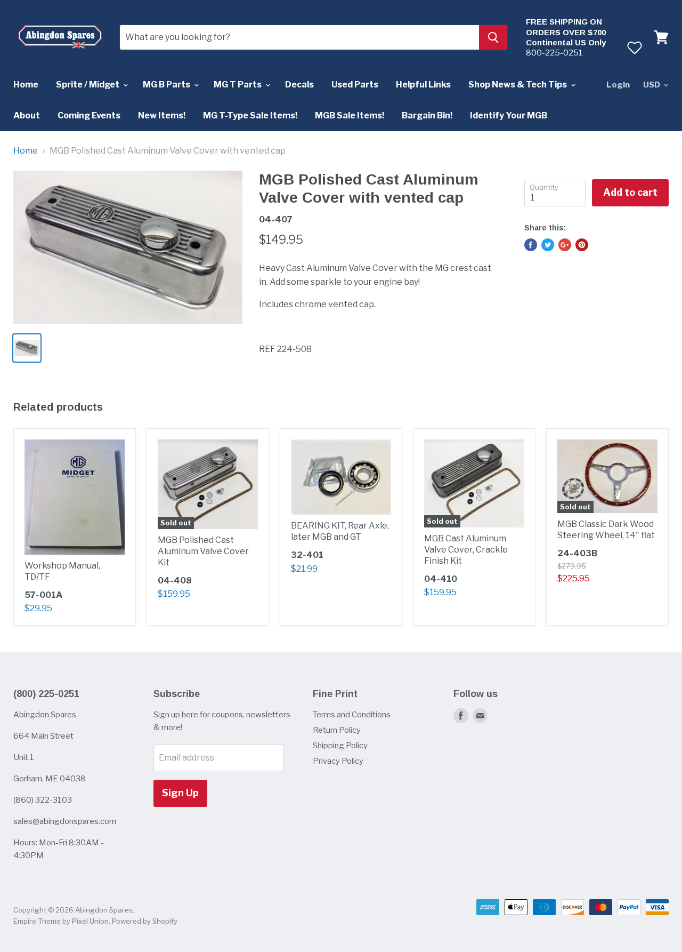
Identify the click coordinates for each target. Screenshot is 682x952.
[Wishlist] (634, 47)
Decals (299, 84)
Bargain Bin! (427, 115)
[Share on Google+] (564, 244)
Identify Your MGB (508, 115)
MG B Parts (167, 84)
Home (25, 84)
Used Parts (354, 84)
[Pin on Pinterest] (581, 244)
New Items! (161, 115)
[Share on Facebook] (530, 244)
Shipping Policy (340, 745)
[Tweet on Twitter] (547, 244)
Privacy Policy (338, 761)
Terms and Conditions (352, 714)
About (26, 115)
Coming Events (89, 115)
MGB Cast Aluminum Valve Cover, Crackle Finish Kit (466, 549)
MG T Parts (238, 84)
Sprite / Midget (88, 84)
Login (618, 85)
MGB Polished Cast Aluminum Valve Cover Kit (203, 551)
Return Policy (337, 730)
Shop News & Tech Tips (518, 84)
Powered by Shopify (144, 921)
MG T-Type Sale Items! (250, 115)
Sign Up (180, 792)
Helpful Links (423, 84)
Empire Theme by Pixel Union (61, 921)
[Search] (493, 37)
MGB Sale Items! (349, 115)
